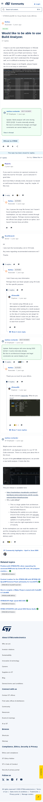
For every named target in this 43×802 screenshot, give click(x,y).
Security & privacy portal (10, 770)
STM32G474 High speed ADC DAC (13, 601)
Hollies (7, 22)
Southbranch (10, 236)
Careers (5, 666)
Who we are (6, 644)
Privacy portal (14, 794)
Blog (3, 678)
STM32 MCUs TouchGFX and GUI (11, 584)
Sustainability (6, 655)
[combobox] (21, 9)
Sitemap (5, 741)
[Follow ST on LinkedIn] (7, 779)
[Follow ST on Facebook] (16, 779)
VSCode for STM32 (10, 141)
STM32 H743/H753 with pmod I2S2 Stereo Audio (18, 609)
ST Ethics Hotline (8, 758)
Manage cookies (27, 794)
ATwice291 (15, 295)
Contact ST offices (8, 695)
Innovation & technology (10, 661)
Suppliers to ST (7, 672)
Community (6, 706)
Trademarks (34, 792)
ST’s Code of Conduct (10, 764)
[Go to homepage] (6, 631)
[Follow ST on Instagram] (12, 779)
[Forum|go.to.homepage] (14, 4)
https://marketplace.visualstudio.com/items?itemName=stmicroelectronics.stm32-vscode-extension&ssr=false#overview (23, 494)
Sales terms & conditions (19, 792)
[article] (21, 179)
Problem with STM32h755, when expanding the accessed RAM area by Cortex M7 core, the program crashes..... (20, 568)
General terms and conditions (12, 683)
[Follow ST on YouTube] (21, 779)
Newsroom (6, 712)
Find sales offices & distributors (13, 701)
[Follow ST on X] (3, 780)
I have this (24, 395)
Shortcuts (5, 735)
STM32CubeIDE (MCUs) (8, 595)
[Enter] (3, 9)
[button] (2, 4)
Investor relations (8, 649)
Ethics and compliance (10, 753)
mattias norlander (13, 111)
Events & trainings (8, 718)
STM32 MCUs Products (8, 574)
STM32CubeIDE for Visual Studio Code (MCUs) (20, 16)
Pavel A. (8, 164)
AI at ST (5, 723)
